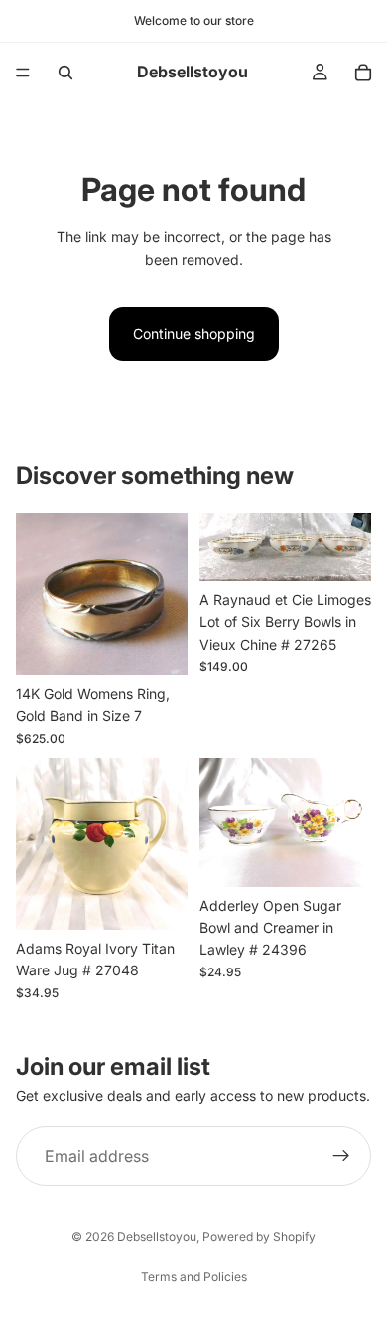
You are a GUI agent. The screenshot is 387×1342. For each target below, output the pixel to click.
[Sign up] (341, 1156)
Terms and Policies (194, 1276)
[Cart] (363, 72)
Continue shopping (194, 333)
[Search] (65, 72)
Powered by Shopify (259, 1236)
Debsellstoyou (156, 1236)
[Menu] (23, 72)
